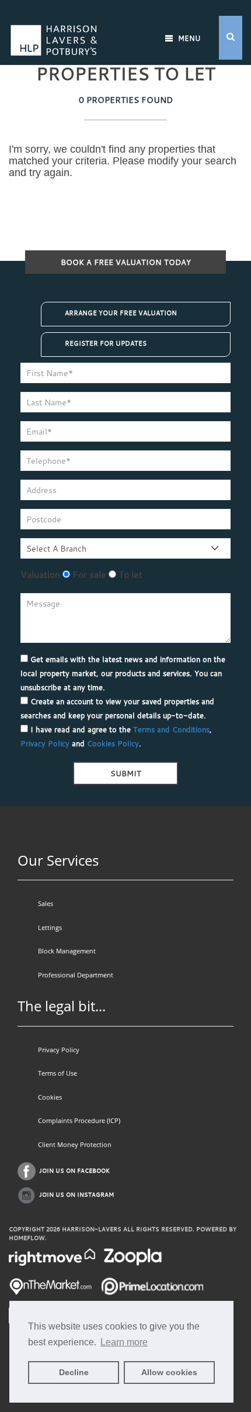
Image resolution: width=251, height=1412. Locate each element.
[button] (230, 38)
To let (129, 574)
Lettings (50, 927)
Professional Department (75, 974)
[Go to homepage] (54, 25)
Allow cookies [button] (169, 1372)
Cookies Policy (113, 743)
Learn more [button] (124, 1342)
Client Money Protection (74, 1144)
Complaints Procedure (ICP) (79, 1120)
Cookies (50, 1097)
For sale (88, 574)
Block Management (67, 950)
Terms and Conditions (171, 729)
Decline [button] (74, 1372)
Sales (45, 903)
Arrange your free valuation (121, 313)
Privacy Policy (44, 743)
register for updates (106, 343)
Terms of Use (57, 1073)
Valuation (40, 574)
